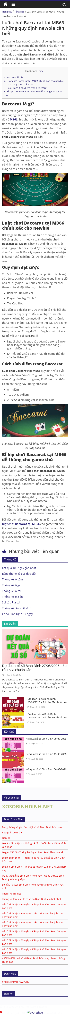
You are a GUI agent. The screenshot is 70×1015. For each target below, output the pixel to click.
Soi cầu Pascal (11, 602)
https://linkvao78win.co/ (15, 981)
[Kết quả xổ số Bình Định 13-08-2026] (14, 754)
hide (41, 71)
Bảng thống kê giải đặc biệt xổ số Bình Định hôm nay (32, 827)
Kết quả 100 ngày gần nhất (19, 568)
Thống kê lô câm (12, 579)
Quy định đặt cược (21, 84)
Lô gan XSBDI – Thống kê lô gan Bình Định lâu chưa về (32, 852)
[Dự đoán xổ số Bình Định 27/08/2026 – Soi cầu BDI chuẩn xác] (35, 631)
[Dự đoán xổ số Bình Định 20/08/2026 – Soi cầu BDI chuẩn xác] (14, 699)
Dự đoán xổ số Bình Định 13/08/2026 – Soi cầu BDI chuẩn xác (48, 715)
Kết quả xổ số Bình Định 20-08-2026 (46, 738)
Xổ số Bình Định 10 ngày (17, 614)
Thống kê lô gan (12, 585)
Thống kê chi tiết (11, 893)
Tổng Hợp (19, 11)
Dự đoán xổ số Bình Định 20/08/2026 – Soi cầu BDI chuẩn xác (48, 700)
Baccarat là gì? (13, 77)
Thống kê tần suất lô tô (16, 608)
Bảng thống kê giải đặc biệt (19, 574)
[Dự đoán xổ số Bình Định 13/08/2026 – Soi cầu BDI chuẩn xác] (14, 714)
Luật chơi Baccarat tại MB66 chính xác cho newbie (34, 81)
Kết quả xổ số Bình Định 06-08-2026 (46, 769)
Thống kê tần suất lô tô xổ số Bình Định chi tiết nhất (31, 899)
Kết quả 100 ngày (12, 832)
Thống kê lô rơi (11, 591)
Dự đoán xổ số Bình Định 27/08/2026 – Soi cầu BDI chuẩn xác (34, 667)
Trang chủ (7, 11)
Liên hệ (6, 838)
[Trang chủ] (6, 4)
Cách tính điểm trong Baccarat (27, 88)
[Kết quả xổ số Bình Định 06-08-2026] (14, 769)
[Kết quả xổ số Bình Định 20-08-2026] (14, 739)
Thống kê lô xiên (12, 597)
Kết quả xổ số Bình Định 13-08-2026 (46, 754)
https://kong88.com (36, 1006)
